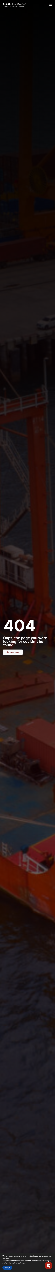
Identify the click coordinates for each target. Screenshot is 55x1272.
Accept (7, 1268)
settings (21, 1263)
